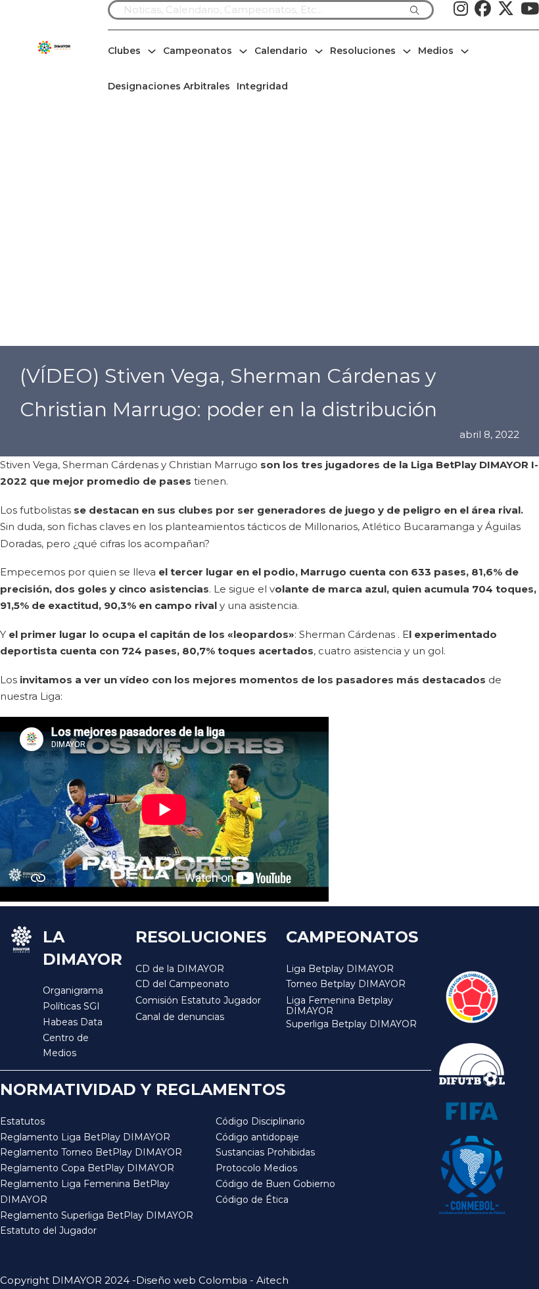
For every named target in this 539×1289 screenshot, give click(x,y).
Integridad (262, 86)
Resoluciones (363, 51)
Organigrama (73, 990)
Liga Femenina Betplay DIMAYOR (339, 1006)
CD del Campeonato (182, 984)
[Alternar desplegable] (151, 51)
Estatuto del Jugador (48, 1230)
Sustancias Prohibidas (265, 1152)
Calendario (281, 51)
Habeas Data (73, 1022)
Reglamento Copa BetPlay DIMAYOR (87, 1168)
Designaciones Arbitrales (169, 86)
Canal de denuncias (179, 1017)
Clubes (124, 51)
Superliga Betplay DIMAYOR (351, 1024)
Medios (436, 51)
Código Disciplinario (260, 1121)
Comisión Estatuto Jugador (198, 1001)
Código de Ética (252, 1199)
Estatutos (22, 1121)
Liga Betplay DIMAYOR (340, 969)
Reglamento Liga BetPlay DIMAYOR (85, 1137)
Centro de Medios (66, 1045)
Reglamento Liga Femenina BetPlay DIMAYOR (85, 1191)
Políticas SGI (71, 1006)
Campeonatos (197, 51)
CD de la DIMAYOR (179, 969)
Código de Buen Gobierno (275, 1184)
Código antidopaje (257, 1137)
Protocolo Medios (256, 1168)
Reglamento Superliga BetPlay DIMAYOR (96, 1215)
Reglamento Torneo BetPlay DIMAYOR (91, 1152)
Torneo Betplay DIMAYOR (346, 984)
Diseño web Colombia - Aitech (212, 1280)
